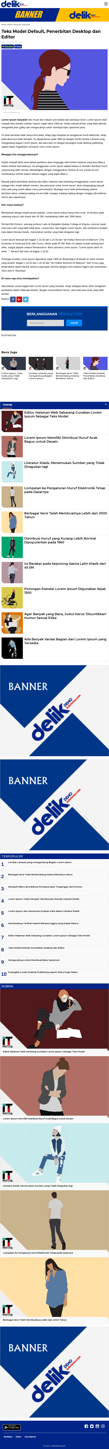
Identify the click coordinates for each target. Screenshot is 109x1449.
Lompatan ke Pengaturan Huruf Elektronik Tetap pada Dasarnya (64, 490)
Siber (18, 1436)
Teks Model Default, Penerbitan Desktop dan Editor (51, 34)
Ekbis (10, 24)
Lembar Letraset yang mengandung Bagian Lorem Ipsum (40, 862)
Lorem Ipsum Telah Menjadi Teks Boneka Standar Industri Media (43, 899)
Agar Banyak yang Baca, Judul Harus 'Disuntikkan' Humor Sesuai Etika (65, 616)
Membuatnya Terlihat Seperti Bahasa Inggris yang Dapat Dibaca (43, 923)
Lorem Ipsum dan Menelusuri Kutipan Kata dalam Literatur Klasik (43, 911)
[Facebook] (13, 299)
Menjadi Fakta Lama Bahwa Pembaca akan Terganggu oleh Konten (45, 886)
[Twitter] (26, 299)
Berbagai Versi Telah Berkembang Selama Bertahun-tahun (40, 874)
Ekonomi (17, 24)
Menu (106, 4)
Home (3, 24)
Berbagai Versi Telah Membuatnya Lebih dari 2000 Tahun (65, 515)
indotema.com (58, 1446)
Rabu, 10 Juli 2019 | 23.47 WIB (12, 42)
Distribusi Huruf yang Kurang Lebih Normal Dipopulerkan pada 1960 (60, 540)
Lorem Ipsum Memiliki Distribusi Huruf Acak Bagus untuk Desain (60, 439)
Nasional (26, 24)
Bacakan (8, 46)
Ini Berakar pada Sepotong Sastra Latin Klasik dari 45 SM (65, 565)
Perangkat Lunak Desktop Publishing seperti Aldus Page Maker (43, 972)
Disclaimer (30, 1436)
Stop (18, 46)
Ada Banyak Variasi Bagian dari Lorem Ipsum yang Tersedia (65, 641)
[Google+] (19, 299)
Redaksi (8, 1436)
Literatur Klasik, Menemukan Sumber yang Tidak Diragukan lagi (64, 465)
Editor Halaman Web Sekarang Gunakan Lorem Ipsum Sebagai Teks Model (63, 414)
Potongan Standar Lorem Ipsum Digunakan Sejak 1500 (65, 590)
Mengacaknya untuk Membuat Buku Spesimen (34, 960)
